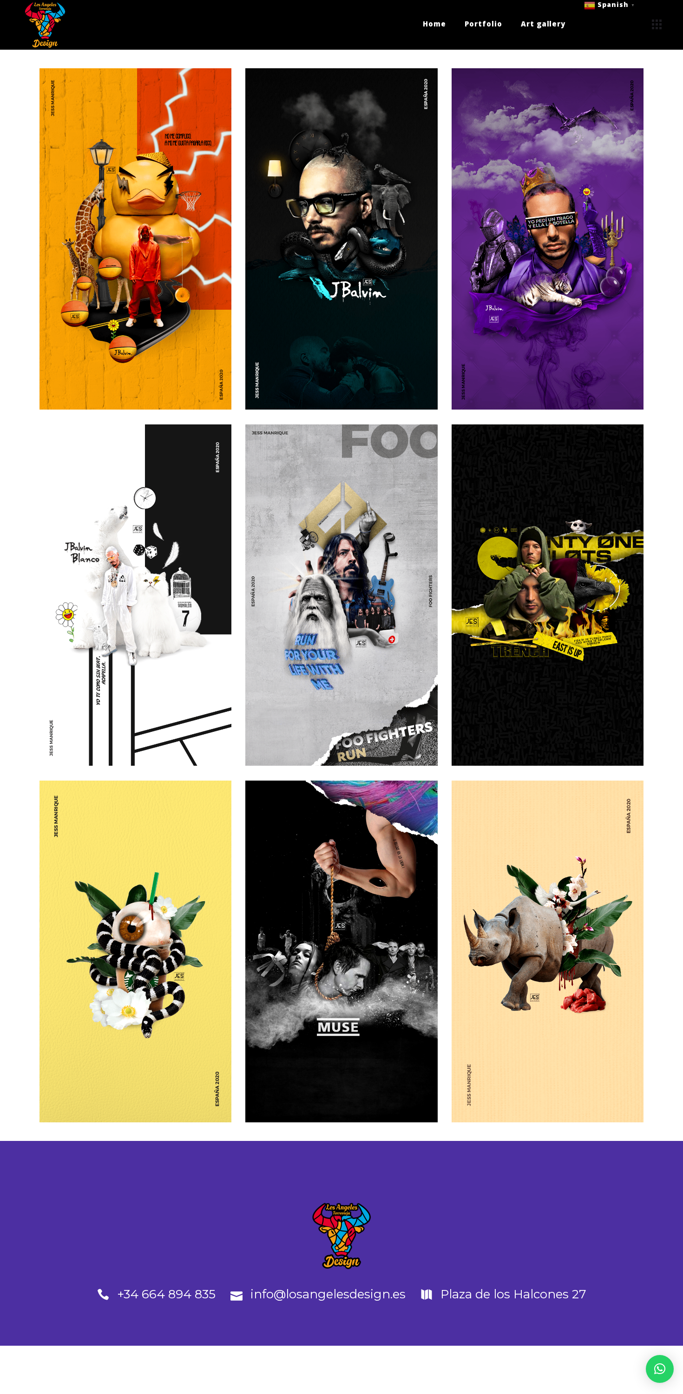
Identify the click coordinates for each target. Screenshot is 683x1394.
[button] (660, 1369)
